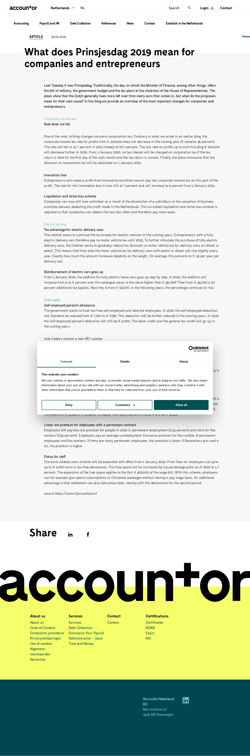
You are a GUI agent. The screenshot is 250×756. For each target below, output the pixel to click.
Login (204, 8)
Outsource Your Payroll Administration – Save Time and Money (86, 638)
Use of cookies (41, 643)
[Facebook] (88, 534)
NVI (148, 638)
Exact (150, 633)
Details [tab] (125, 361)
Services (75, 622)
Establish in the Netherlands (184, 23)
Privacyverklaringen (45, 638)
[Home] (23, 8)
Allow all (181, 405)
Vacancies (38, 659)
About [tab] (183, 361)
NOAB (150, 627)
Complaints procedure (47, 633)
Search (174, 8)
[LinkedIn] (186, 702)
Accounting (21, 23)
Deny (68, 405)
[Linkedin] (70, 534)
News (130, 23)
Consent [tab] (66, 361)
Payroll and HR (49, 23)
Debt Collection (80, 23)
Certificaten (154, 622)
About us (37, 622)
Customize (122, 405)
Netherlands (60, 8)
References (108, 23)
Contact (226, 8)
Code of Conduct (43, 627)
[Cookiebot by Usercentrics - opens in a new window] (191, 349)
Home (246, 36)
